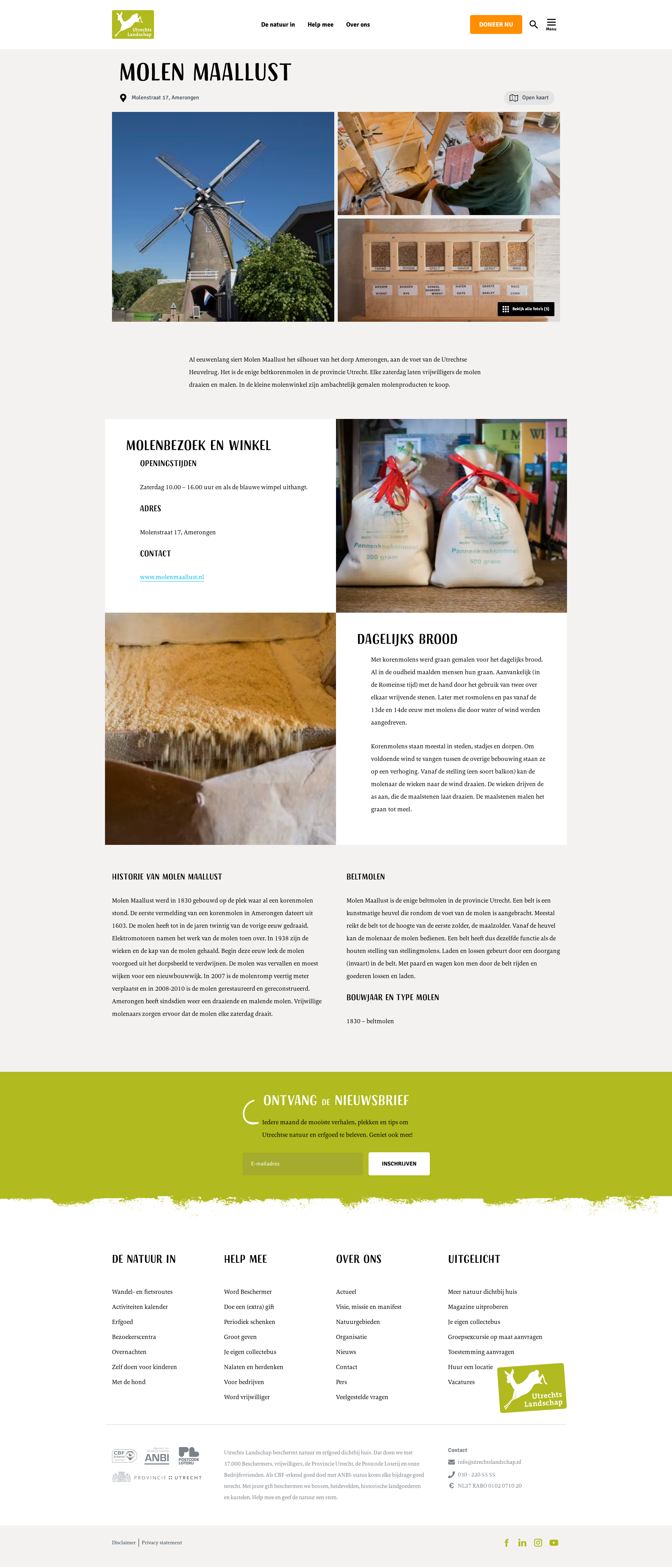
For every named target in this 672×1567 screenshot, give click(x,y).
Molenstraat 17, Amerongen (165, 97)
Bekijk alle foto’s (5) (531, 309)
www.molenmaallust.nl (172, 577)
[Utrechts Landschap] (133, 24)
